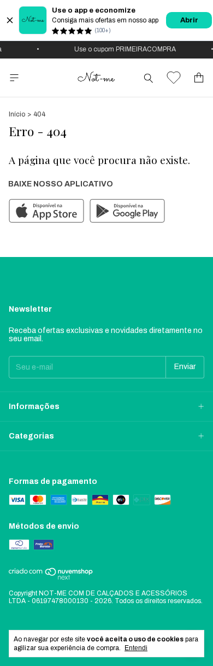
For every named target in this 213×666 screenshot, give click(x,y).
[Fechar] (10, 20)
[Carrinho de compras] (198, 78)
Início (17, 114)
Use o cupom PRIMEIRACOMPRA (123, 49)
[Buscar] (148, 77)
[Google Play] (127, 211)
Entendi (136, 648)
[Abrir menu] (14, 78)
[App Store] (46, 211)
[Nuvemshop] (51, 578)
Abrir (189, 20)
